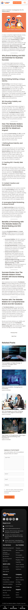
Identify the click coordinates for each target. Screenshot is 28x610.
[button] (24, 2)
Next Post (14, 336)
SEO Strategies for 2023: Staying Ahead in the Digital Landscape (12, 411)
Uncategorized (15, 10)
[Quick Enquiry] (13, 608)
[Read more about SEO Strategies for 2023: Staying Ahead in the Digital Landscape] (14, 402)
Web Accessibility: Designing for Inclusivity (12, 387)
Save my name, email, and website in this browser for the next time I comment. (13, 491)
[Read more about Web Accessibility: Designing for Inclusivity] (14, 378)
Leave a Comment (6, 10)
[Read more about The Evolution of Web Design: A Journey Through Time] (14, 353)
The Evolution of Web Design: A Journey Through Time (12, 363)
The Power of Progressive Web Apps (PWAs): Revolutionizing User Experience (13, 436)
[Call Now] (5, 608)
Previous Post (14, 332)
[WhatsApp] (22, 608)
